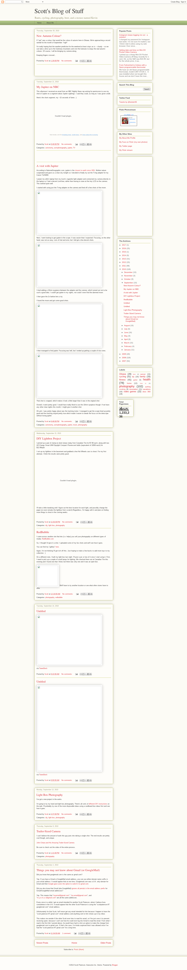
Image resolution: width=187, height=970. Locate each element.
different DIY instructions (98, 804)
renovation (133, 389)
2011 (124, 266)
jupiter (70, 148)
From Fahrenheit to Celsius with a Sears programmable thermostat (132, 66)
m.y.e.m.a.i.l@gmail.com (46, 898)
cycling (122, 376)
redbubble (58, 597)
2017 (124, 245)
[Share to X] (85, 61)
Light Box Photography (50, 795)
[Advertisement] (74, 70)
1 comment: (66, 933)
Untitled (41, 611)
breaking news (66, 134)
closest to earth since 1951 (85, 170)
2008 (124, 358)
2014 (124, 255)
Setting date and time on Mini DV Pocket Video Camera (132, 51)
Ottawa (122, 374)
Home (39, 23)
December (128, 272)
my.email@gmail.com (79, 895)
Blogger (115, 965)
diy (46, 525)
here (57, 547)
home (129, 383)
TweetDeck (43, 668)
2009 (124, 354)
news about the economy (90, 134)
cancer (143, 374)
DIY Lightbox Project (49, 438)
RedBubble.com (48, 539)
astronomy (49, 148)
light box (51, 525)
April (126, 339)
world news (75, 134)
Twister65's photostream (132, 121)
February (128, 346)
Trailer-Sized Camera (48, 831)
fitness (122, 380)
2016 (124, 248)
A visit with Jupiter (47, 166)
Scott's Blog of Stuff (59, 11)
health (146, 379)
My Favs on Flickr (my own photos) (133, 142)
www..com (129, 115)
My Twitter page (125, 146)
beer (134, 374)
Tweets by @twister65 (128, 102)
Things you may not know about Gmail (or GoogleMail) (68, 870)
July (126, 329)
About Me (50, 23)
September (129, 283)
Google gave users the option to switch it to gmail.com (68, 884)
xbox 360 (146, 392)
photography (82, 425)
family (143, 376)
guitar (135, 380)
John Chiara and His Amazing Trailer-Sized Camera (55, 843)
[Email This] (81, 61)
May (126, 336)
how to (143, 383)
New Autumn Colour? (49, 36)
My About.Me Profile (127, 138)
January (127, 350)
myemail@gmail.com (61, 895)
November (128, 276)
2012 (124, 262)
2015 (124, 252)
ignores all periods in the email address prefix (88, 888)
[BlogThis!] (83, 61)
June (126, 332)
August (127, 325)
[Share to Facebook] (88, 61)
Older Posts (105, 943)
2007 (124, 361)
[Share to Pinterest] (90, 61)
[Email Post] (76, 61)
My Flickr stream (126, 150)
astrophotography (60, 148)
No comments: (67, 61)
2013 (124, 259)
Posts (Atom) (79, 949)
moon (75, 425)
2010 (124, 269)
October (127, 279)
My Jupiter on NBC (48, 87)
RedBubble (43, 532)
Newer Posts (42, 943)
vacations (146, 389)
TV (74, 148)
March (127, 343)
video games (130, 391)
